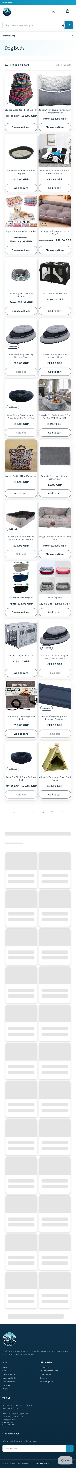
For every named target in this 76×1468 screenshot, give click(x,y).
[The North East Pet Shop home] (7, 11)
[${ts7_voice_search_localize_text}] (63, 25)
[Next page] (62, 811)
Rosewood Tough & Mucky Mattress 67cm (55, 355)
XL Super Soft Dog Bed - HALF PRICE (55, 232)
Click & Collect (46, 1374)
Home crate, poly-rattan (21, 655)
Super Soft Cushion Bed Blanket (21, 231)
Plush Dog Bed (55, 597)
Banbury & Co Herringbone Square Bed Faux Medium (21, 538)
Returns (43, 1378)
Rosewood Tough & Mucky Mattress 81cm (21, 355)
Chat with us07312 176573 (8, 1423)
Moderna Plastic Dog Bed (21, 597)
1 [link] (14, 811)
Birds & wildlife (9, 1378)
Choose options (21, 127)
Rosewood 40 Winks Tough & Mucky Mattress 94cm (54, 657)
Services (6, 1385)
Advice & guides (47, 1381)
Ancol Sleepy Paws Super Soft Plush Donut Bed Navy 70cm (21, 416)
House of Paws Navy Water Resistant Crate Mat (55, 717)
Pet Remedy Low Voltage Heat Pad (21, 717)
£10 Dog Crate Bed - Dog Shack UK (21, 109)
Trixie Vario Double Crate (55, 293)
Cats (4, 1371)
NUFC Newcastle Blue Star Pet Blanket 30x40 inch (54, 172)
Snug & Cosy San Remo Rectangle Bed (55, 538)
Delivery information (49, 1371)
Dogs (4, 1367)
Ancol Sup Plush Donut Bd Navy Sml (21, 778)
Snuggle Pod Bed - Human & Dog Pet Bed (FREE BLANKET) (54, 416)
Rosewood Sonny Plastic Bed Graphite (21, 172)
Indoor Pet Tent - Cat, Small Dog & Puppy (55, 778)
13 (52, 811)
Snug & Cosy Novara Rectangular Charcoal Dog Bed (55, 111)
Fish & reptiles (8, 1381)
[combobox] (37, 25)
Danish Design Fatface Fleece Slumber (21, 295)
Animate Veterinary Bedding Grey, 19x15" (55, 477)
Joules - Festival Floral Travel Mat (21, 476)
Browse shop (38, 36)
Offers (5, 1389)
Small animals (8, 1374)
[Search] (69, 25)
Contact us (44, 1367)
